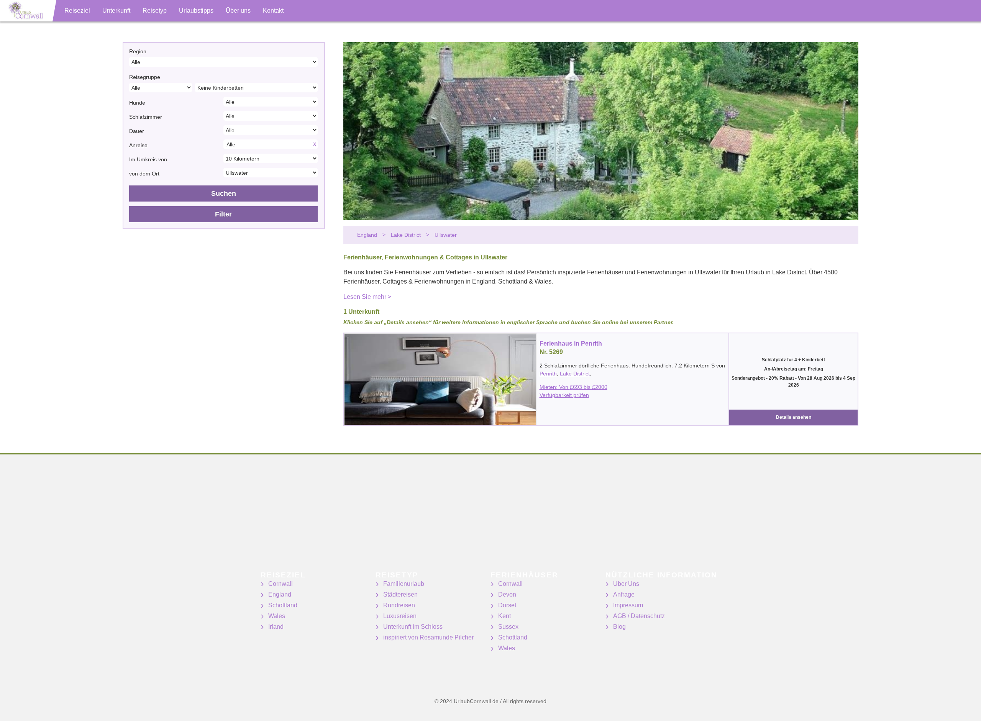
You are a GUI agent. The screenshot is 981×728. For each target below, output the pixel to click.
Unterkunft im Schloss (413, 626)
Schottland (282, 605)
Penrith (548, 374)
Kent (504, 616)
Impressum (628, 605)
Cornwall (280, 583)
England (279, 594)
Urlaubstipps (196, 10)
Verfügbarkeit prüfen (564, 395)
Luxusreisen (400, 616)
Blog (619, 626)
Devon (507, 594)
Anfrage (624, 594)
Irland (276, 626)
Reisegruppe (144, 77)
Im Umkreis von (148, 159)
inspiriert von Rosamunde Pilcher (428, 637)
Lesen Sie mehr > (367, 296)
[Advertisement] (230, 517)
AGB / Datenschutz (639, 616)
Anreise (138, 145)
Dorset (507, 605)
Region (137, 51)
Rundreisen (399, 605)
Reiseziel (77, 10)
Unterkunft (116, 10)
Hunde (137, 103)
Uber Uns (626, 583)
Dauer (136, 131)
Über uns (238, 10)
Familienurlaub (403, 583)
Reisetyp (155, 10)
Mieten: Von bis (573, 387)
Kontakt (273, 10)
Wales (276, 616)
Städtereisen (400, 594)
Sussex (508, 626)
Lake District (575, 374)
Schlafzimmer (145, 117)
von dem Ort (144, 174)
